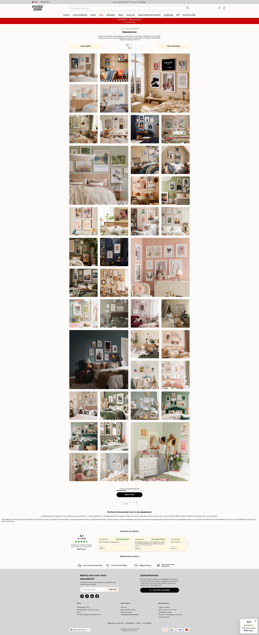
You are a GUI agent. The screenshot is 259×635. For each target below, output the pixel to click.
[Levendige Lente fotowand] (83, 313)
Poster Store (134, 629)
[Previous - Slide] (95, 543)
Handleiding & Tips (83, 607)
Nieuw (79, 612)
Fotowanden (132, 29)
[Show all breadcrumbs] (123, 29)
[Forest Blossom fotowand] (83, 252)
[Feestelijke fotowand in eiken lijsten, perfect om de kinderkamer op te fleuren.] (175, 313)
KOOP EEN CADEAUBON (161, 590)
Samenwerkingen (126, 612)
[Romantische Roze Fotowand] (145, 313)
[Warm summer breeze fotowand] (114, 283)
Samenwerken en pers (128, 610)
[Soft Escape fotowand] (98, 175)
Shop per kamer (173, 46)
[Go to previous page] (122, 502)
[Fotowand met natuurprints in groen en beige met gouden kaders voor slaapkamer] (175, 405)
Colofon (138, 623)
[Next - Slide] (188, 543)
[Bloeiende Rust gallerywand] (175, 129)
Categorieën (85, 46)
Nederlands (44, 2)
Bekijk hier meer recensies (129, 556)
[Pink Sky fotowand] (145, 221)
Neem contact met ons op (167, 610)
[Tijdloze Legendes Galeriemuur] (145, 129)
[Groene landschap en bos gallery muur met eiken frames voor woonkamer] (114, 436)
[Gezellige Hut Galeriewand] (175, 160)
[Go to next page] (137, 502)
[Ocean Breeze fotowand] (114, 98)
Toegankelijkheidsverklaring (129, 614)
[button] (131, 45)
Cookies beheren (164, 617)
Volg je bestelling (164, 607)
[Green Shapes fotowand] (175, 221)
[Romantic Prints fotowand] (160, 267)
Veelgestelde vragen (165, 612)
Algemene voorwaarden (116, 623)
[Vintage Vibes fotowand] (175, 190)
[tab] (219, 8)
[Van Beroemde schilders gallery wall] (83, 68)
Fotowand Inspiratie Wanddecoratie (89, 614)
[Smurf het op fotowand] (114, 68)
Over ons (124, 607)
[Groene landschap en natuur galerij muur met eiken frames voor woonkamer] (114, 405)
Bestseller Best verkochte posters (88, 610)
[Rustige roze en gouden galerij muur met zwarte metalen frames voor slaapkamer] (83, 405)
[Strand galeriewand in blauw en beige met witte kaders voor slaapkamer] (145, 405)
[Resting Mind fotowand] (114, 129)
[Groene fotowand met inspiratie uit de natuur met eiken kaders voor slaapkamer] (83, 436)
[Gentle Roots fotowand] (83, 129)
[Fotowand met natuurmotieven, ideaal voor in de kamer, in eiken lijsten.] (175, 344)
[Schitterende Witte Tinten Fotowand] (114, 313)
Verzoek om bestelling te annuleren (170, 614)
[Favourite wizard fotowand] (114, 252)
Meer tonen (129, 495)
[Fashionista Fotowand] (160, 83)
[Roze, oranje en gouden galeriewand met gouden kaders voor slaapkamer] (160, 451)
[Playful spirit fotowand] (83, 221)
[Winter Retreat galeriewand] (145, 160)
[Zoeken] (188, 8)
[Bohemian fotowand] (145, 190)
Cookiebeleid (129, 623)
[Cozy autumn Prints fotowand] (83, 283)
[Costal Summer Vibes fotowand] (83, 98)
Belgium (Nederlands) (80, 630)
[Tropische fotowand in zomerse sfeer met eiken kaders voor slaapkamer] (114, 467)
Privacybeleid (146, 623)
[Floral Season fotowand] (114, 221)
